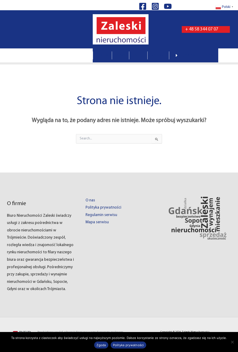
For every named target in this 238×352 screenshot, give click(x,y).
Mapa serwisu (97, 222)
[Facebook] (143, 6)
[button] (206, 29)
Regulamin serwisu (101, 215)
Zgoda (101, 345)
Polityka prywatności (103, 208)
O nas (90, 200)
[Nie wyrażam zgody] (232, 342)
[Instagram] (155, 6)
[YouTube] (168, 6)
